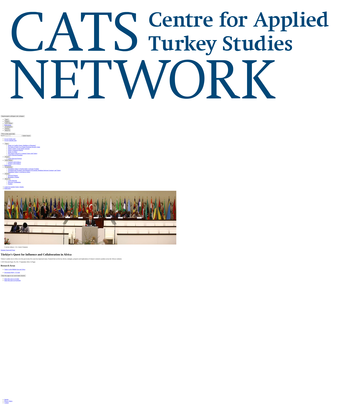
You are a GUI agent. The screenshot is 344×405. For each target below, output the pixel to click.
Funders (10, 184)
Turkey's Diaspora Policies (15, 150)
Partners (7, 128)
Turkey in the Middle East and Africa (14, 269)
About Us (7, 130)
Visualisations (8, 126)
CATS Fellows (8, 123)
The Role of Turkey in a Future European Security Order (24, 147)
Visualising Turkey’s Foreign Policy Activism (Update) (23, 169)
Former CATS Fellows (14, 163)
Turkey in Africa (12, 152)
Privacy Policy (8, 401)
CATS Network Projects (15, 158)
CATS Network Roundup (15, 155)
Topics (6, 119)
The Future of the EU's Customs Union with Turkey (22, 153)
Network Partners (13, 175)
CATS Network (12, 180)
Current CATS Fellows (14, 162)
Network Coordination (14, 182)
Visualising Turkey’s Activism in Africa (19, 172)
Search (3, 135)
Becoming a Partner (13, 177)
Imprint (6, 399)
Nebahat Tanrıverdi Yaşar (8, 250)
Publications (7, 125)
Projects (7, 121)
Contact (6, 402)
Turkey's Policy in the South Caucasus (19, 148)
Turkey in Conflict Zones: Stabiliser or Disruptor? (22, 145)
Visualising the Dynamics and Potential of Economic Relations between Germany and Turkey (34, 170)
